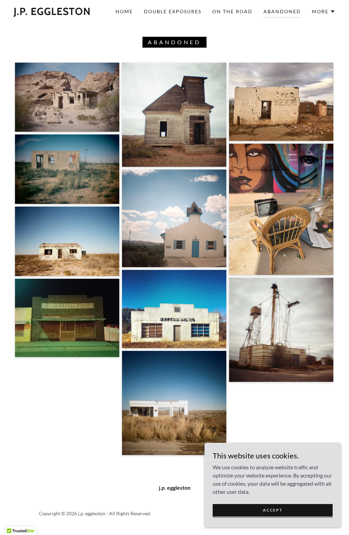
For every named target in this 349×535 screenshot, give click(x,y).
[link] (52, 13)
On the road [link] (232, 11)
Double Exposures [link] (172, 11)
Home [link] (124, 11)
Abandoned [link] (282, 11)
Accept (272, 510)
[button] (323, 11)
